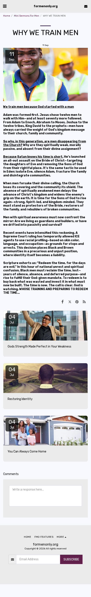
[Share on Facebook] (62, 302)
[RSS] (84, 302)
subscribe (71, 559)
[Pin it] (77, 302)
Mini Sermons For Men (26, 15)
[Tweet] (69, 302)
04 (11, 319)
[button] (4, 6)
